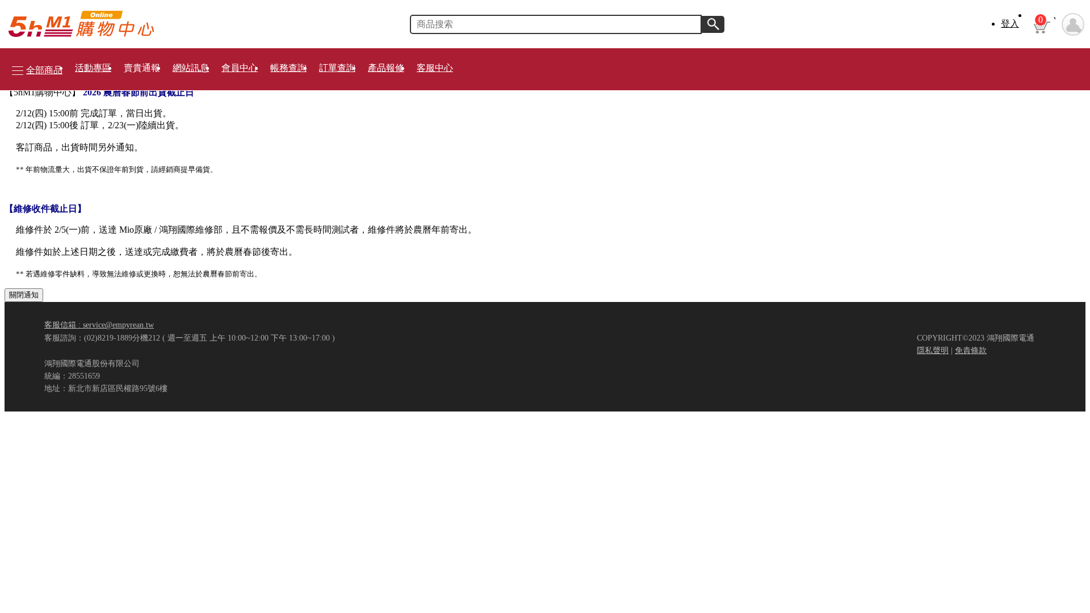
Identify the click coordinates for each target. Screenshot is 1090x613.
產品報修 (386, 68)
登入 (1010, 23)
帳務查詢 (288, 68)
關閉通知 (24, 295)
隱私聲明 (933, 350)
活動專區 (93, 68)
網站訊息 (191, 68)
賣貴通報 (142, 68)
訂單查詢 (337, 68)
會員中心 (239, 68)
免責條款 (971, 350)
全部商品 (44, 70)
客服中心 (435, 68)
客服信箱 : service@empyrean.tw (99, 324)
